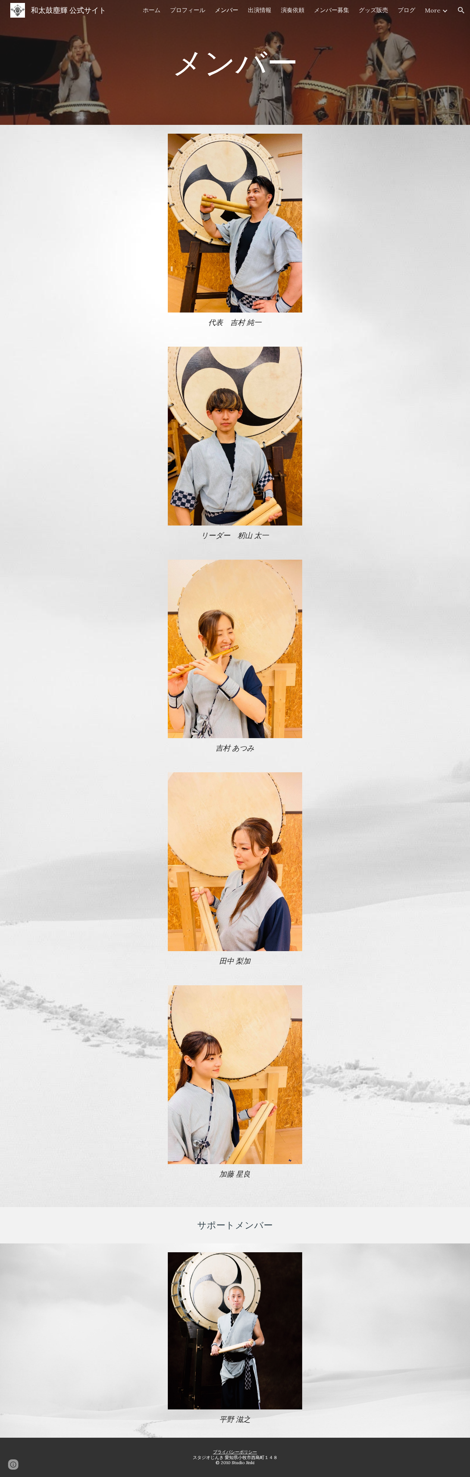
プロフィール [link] (187, 10)
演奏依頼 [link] (292, 10)
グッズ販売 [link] (373, 10)
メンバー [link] (226, 10)
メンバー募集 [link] (331, 10)
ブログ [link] (406, 10)
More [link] (432, 10)
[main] (235, 62)
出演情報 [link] (259, 10)
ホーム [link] (151, 10)
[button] (461, 10)
